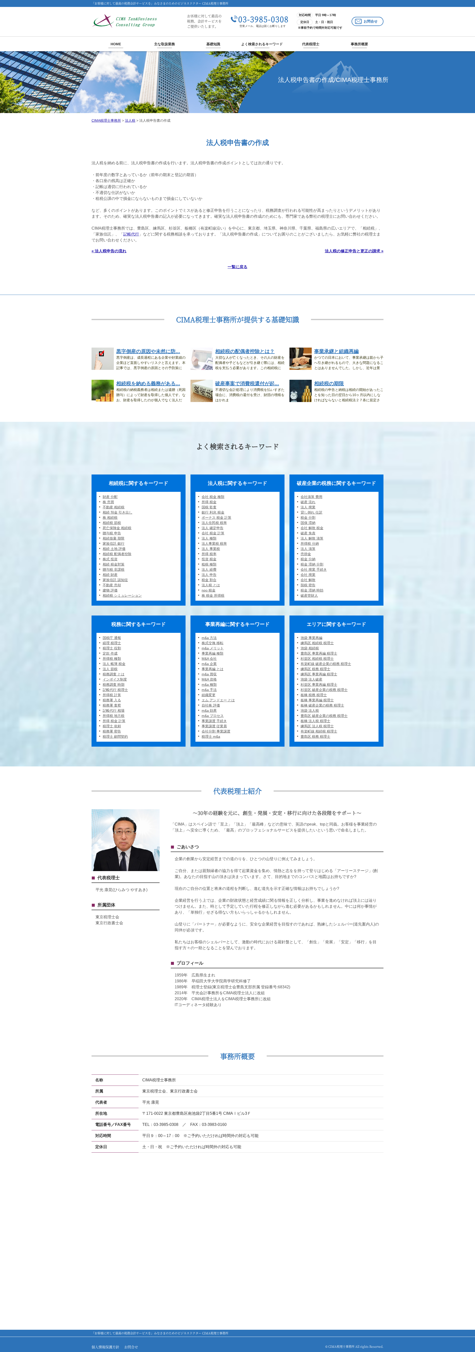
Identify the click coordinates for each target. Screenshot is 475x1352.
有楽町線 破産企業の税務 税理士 (326, 664)
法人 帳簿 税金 (114, 664)
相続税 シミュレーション (122, 595)
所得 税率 (209, 554)
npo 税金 (208, 590)
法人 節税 (110, 669)
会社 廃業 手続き (314, 569)
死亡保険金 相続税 (117, 528)
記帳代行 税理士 (115, 690)
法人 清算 (308, 549)
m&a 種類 (209, 685)
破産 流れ (308, 502)
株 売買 (108, 502)
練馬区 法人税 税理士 (317, 726)
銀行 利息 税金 (213, 512)
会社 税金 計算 (213, 533)
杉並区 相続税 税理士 (317, 659)
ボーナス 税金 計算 (216, 518)
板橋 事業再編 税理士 (317, 700)
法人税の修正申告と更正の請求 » (354, 251)
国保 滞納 (308, 523)
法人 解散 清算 (312, 538)
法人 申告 (209, 575)
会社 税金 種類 (213, 497)
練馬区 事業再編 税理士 (319, 674)
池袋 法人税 (310, 710)
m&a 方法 (209, 638)
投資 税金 (209, 559)
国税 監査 (209, 507)
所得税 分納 (310, 544)
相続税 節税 (112, 523)
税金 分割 (308, 518)
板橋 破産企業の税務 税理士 (322, 705)
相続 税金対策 (113, 564)
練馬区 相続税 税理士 (317, 643)
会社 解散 (308, 580)
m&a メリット (213, 648)
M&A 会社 (209, 659)
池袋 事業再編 (311, 638)
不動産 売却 (112, 585)
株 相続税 (110, 518)
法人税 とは (211, 585)
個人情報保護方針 (105, 1346)
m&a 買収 (209, 674)
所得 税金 (209, 502)
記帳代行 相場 (113, 710)
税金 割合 (209, 580)
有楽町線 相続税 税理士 (319, 731)
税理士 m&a (211, 736)
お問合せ (371, 21)
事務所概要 (359, 44)
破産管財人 (309, 595)
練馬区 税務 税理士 (315, 669)
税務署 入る (112, 700)
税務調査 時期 (113, 685)
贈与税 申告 (112, 533)
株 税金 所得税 (213, 595)
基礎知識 (213, 44)
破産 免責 (308, 533)
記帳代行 (131, 234)
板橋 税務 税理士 (314, 695)
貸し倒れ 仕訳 (311, 512)
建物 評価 (110, 590)
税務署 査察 (112, 705)
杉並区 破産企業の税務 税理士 (324, 690)
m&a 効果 (209, 710)
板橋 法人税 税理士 (315, 721)
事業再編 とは (212, 669)
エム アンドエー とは (218, 700)
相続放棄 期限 (113, 538)
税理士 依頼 (112, 726)
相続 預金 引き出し (117, 512)
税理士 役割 (112, 648)
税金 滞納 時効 (312, 590)
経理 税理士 (112, 643)
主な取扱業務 (164, 44)
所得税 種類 (112, 659)
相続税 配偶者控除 (117, 554)
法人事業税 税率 (214, 544)
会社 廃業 (308, 575)
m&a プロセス (213, 716)
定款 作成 (110, 653)
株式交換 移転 (212, 643)
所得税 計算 (112, 695)
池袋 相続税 (310, 648)
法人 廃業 (308, 507)
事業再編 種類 (212, 653)
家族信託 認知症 (115, 580)
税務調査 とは (113, 674)
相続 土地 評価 (114, 549)
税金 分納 (308, 559)
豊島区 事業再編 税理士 (319, 653)
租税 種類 (209, 564)
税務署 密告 (112, 731)
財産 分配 (110, 497)
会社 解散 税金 (312, 528)
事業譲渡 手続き (214, 721)
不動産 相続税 (113, 507)
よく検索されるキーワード (262, 44)
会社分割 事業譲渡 (216, 731)
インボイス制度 (115, 679)
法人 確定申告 (212, 528)
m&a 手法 (209, 690)
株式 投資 (110, 559)
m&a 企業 (209, 664)
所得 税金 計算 (114, 721)
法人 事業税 (211, 549)
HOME (116, 44)
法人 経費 (209, 569)
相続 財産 (110, 575)
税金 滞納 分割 (312, 564)
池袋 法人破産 (311, 679)
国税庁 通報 (112, 638)
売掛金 (306, 554)
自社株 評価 (211, 705)
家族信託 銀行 (113, 544)
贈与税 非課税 (113, 569)
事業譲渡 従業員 (214, 726)
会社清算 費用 (311, 497)
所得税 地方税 (113, 716)
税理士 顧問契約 (115, 736)
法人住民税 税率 (214, 523)
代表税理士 (310, 44)
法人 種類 (209, 538)
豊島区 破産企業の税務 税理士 (324, 716)
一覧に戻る (237, 267)
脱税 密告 (308, 585)
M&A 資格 (209, 679)
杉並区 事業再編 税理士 (319, 685)
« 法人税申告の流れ (109, 251)
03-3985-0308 (263, 19)
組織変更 (208, 695)
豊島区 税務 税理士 (315, 736)
